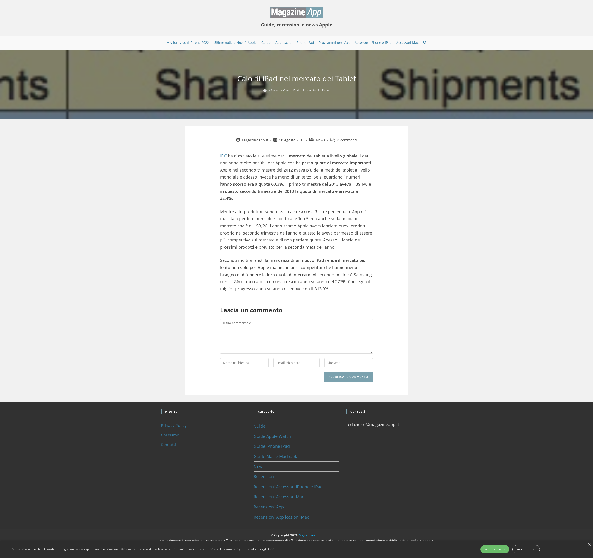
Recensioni (264, 476)
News (320, 140)
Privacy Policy (173, 425)
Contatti (168, 444)
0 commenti (347, 140)
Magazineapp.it (311, 535)
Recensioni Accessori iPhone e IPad (288, 486)
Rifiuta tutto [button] (526, 549)
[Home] (265, 90)
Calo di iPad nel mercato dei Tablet (306, 90)
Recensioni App (269, 507)
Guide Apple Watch (272, 436)
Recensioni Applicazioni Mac (281, 517)
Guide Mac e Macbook (275, 456)
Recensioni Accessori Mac (279, 496)
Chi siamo (170, 435)
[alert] (296, 549)
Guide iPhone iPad (272, 446)
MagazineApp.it (255, 140)
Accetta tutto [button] (494, 549)
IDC (223, 156)
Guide (259, 426)
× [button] (589, 544)
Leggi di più (266, 549)
